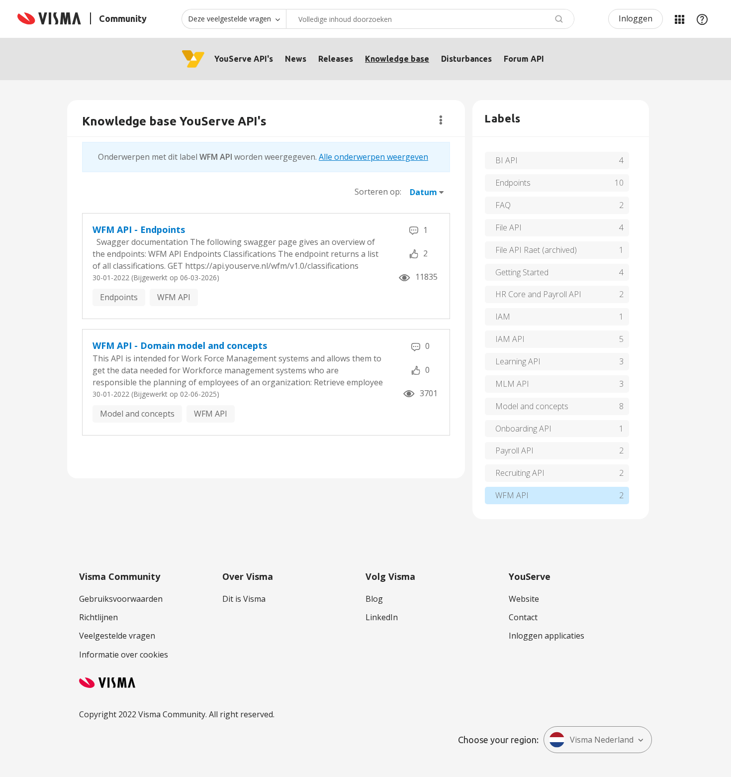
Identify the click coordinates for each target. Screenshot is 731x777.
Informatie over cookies (123, 654)
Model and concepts (137, 413)
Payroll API (514, 450)
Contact (523, 617)
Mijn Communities (679, 18)
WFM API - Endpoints (138, 229)
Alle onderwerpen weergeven (373, 156)
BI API (506, 160)
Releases (335, 58)
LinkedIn (382, 617)
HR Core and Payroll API (538, 294)
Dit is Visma (244, 598)
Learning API (518, 361)
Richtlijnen (98, 617)
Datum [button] (423, 192)
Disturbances (466, 58)
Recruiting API (520, 472)
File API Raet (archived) (536, 249)
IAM (502, 316)
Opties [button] (441, 120)
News (295, 58)
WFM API (173, 297)
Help (702, 18)
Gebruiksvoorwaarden (121, 598)
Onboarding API (523, 428)
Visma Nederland (602, 739)
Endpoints (119, 297)
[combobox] (430, 19)
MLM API (512, 383)
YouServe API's (243, 58)
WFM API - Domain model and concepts (179, 345)
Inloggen (635, 18)
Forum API (524, 58)
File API (508, 227)
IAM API (510, 338)
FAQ (503, 205)
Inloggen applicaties (546, 635)
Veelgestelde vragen (117, 635)
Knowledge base (397, 58)
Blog (374, 598)
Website (524, 598)
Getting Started (521, 272)
